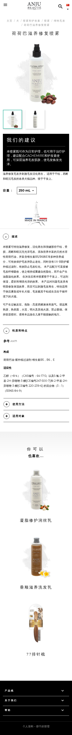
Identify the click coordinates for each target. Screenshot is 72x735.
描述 (15, 236)
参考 (6, 341)
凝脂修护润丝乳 (36, 520)
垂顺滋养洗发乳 (36, 587)
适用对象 (18, 416)
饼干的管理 (43, 726)
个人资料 (28, 726)
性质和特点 (20, 330)
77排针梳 (36, 654)
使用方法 (18, 404)
